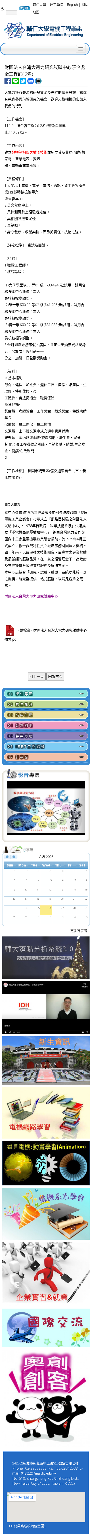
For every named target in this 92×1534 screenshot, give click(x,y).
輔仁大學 (39, 5)
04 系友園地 (20, 725)
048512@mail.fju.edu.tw (38, 1473)
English (72, 5)
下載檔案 (23, 630)
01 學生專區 (20, 694)
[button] (13, 810)
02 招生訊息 (20, 704)
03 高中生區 (20, 715)
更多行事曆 (78, 931)
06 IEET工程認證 (26, 746)
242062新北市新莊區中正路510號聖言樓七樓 (45, 1463)
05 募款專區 (20, 736)
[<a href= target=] (46, 810)
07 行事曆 (18, 757)
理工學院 (56, 5)
